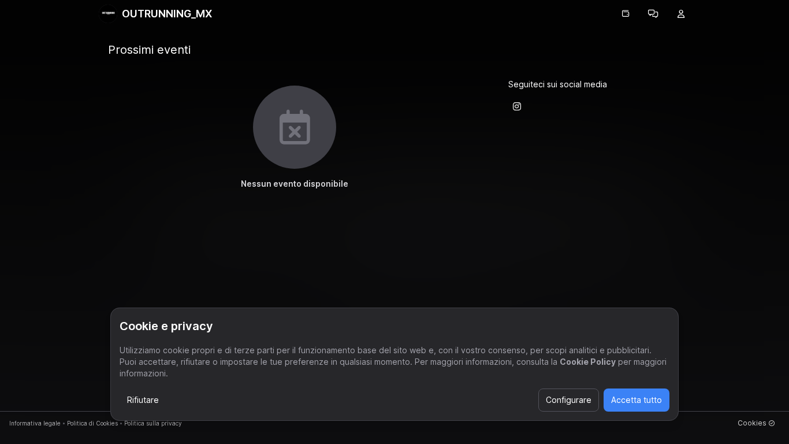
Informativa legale (35, 423)
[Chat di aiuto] (653, 14)
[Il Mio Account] (681, 14)
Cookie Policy (588, 362)
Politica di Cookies (92, 423)
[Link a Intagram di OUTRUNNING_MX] (517, 106)
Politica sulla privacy (153, 423)
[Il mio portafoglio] (625, 14)
